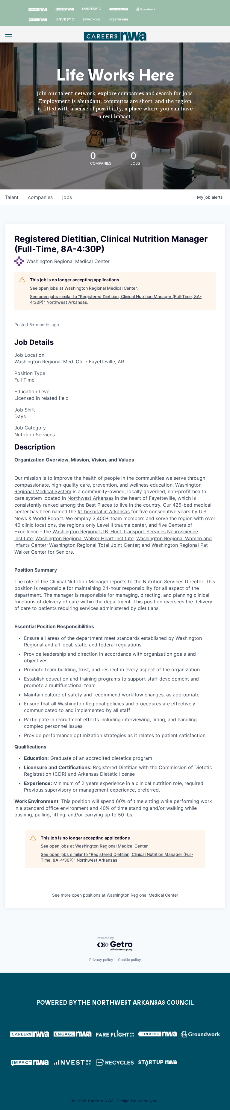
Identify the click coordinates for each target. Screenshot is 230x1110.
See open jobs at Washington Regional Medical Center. (84, 288)
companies (40, 197)
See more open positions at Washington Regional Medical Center (115, 895)
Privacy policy (101, 959)
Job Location (29, 355)
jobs (67, 197)
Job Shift (24, 410)
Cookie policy (129, 959)
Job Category (30, 428)
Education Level (32, 391)
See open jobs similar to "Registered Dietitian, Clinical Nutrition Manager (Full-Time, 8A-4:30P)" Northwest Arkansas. (116, 299)
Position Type (29, 373)
